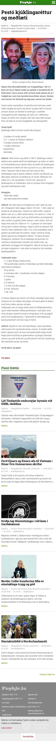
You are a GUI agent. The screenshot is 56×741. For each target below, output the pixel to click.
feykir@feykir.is (21, 707)
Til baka (5, 358)
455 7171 (19, 699)
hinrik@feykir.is (17, 471)
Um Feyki (5, 703)
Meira (4, 425)
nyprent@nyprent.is (36, 713)
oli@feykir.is (6, 411)
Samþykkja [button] (28, 736)
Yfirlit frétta (47, 674)
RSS (3, 711)
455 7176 (13, 695)
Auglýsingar (7, 715)
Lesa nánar (6, 728)
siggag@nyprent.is (19, 31)
